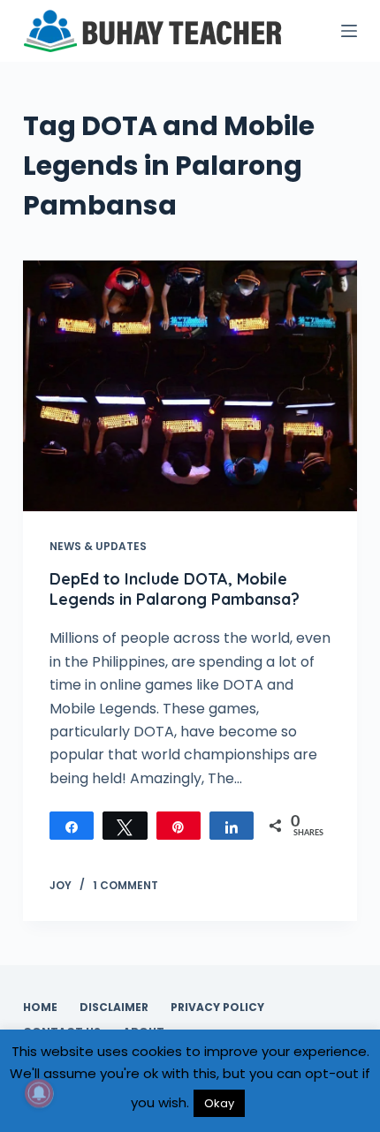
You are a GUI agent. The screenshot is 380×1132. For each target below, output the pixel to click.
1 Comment (125, 885)
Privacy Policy (217, 1007)
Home (40, 1007)
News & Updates (98, 546)
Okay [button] (219, 1103)
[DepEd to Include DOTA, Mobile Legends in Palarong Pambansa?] (190, 385)
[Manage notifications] (39, 1093)
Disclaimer (114, 1007)
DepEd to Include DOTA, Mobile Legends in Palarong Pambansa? (174, 589)
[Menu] (349, 31)
